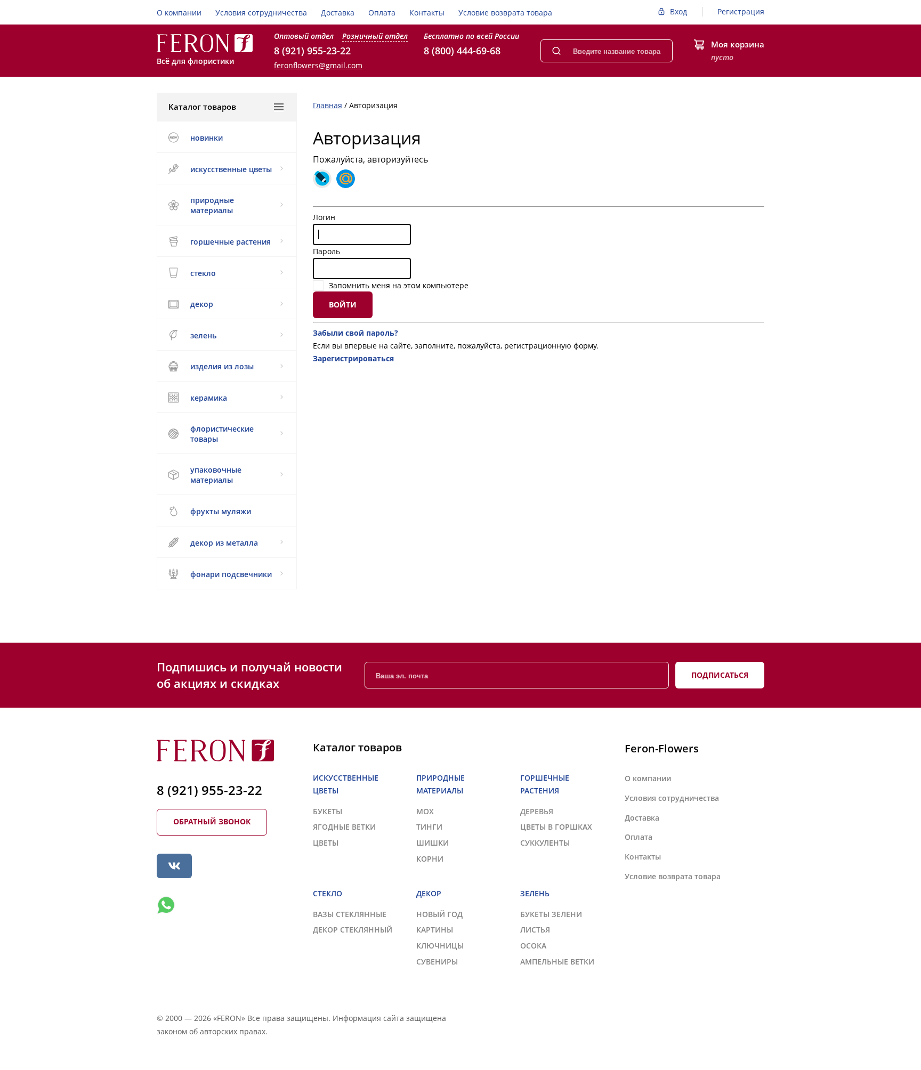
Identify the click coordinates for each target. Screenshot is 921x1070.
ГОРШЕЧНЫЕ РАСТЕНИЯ (230, 242)
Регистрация (740, 11)
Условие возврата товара (505, 12)
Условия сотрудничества (261, 12)
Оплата (381, 12)
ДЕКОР (201, 304)
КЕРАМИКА (208, 398)
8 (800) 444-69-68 (462, 50)
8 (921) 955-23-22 (312, 50)
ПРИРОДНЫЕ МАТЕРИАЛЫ (212, 205)
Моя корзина (737, 44)
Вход (678, 11)
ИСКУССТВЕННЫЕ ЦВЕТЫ (231, 169)
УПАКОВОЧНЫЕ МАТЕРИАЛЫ (215, 475)
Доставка (337, 12)
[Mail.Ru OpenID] (345, 178)
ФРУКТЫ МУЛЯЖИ (220, 511)
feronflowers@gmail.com (318, 65)
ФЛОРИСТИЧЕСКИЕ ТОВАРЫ (222, 434)
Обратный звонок (212, 821)
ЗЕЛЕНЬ (203, 335)
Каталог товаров (202, 106)
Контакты (427, 12)
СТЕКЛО (203, 273)
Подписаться (719, 675)
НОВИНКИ (206, 138)
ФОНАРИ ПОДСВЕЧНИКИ (231, 574)
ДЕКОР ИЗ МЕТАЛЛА (224, 543)
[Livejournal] (322, 178)
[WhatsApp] (166, 905)
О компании (179, 12)
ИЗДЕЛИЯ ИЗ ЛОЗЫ (222, 366)
